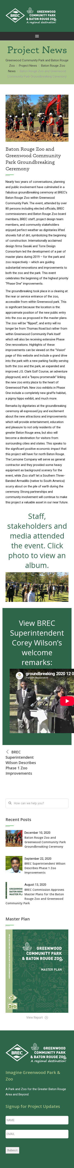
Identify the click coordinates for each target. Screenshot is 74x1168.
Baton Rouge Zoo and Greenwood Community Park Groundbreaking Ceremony (45, 842)
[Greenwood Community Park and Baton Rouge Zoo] (31, 16)
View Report (34, 1017)
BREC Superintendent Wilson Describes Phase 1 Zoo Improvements (44, 868)
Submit (12, 1150)
